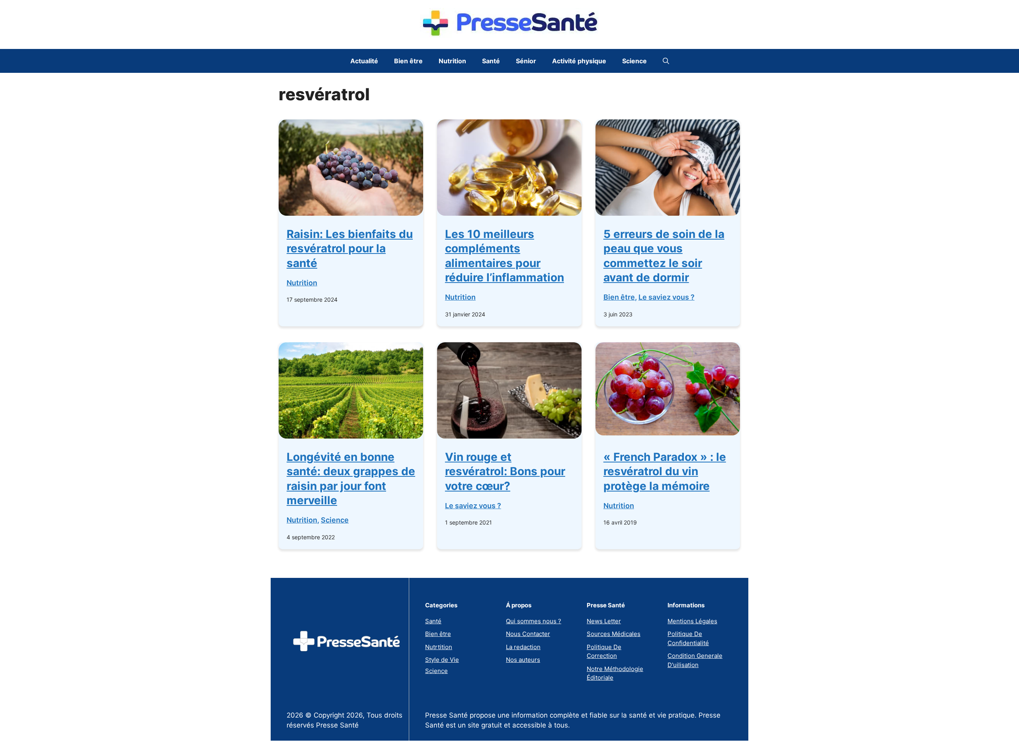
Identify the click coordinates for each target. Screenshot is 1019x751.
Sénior (526, 61)
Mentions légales (692, 621)
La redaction (523, 647)
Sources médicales (613, 634)
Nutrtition (438, 647)
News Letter (604, 621)
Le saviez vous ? (666, 297)
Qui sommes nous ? (533, 621)
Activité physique (579, 61)
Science (634, 61)
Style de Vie (442, 659)
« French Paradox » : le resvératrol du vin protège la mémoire (664, 471)
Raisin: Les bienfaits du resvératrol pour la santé (350, 248)
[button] (666, 61)
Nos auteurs (523, 659)
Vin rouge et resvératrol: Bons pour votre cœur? (505, 471)
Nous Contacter (528, 634)
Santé (491, 61)
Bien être (408, 61)
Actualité (364, 61)
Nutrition (452, 61)
